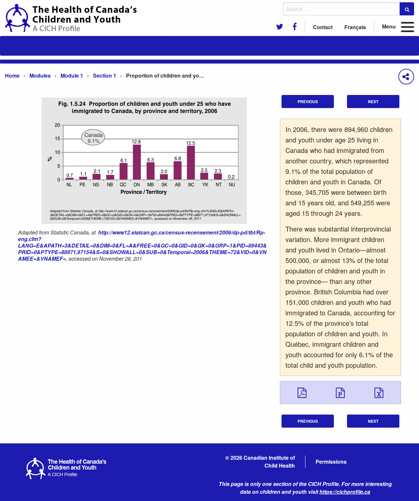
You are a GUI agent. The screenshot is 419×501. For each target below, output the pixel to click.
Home (12, 75)
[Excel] (378, 392)
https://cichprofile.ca (344, 491)
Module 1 (72, 75)
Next (373, 101)
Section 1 (104, 75)
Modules (40, 75)
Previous (308, 101)
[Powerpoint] (340, 392)
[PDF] (302, 392)
